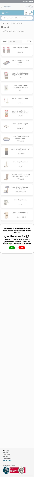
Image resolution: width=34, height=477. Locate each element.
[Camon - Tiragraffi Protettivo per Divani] (6, 151)
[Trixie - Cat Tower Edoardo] (6, 215)
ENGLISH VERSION (28, 1)
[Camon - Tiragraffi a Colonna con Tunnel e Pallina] (6, 189)
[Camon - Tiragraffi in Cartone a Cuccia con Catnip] (6, 138)
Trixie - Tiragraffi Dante (20, 200)
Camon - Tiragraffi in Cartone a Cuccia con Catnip (20, 137)
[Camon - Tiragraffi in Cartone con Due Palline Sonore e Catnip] (6, 177)
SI (12, 248)
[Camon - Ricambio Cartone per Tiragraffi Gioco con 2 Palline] (6, 75)
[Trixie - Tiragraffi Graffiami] (6, 164)
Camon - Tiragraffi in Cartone (20, 48)
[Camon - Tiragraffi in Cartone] (6, 50)
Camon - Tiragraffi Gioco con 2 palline (20, 61)
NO (22, 248)
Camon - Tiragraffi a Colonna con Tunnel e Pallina (20, 188)
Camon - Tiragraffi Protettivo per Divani (20, 150)
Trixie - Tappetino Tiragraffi (20, 124)
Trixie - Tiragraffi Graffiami (20, 162)
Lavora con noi (7, 458)
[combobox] (15, 41)
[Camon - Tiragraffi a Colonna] (6, 100)
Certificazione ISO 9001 (9, 465)
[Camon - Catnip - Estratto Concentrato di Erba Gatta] (6, 88)
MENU (7, 12)
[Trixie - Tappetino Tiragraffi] (6, 126)
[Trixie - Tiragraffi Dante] (6, 202)
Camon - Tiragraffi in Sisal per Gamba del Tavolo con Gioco (20, 112)
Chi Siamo (5, 452)
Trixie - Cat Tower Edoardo (20, 212)
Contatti (5, 456)
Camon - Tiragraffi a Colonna (20, 98)
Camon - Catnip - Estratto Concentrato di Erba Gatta (20, 86)
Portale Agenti (7, 460)
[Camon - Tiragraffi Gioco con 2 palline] (6, 62)
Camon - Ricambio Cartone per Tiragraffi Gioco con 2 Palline (20, 74)
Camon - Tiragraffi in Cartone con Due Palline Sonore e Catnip (20, 175)
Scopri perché (7, 454)
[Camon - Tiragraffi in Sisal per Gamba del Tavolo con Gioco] (6, 113)
